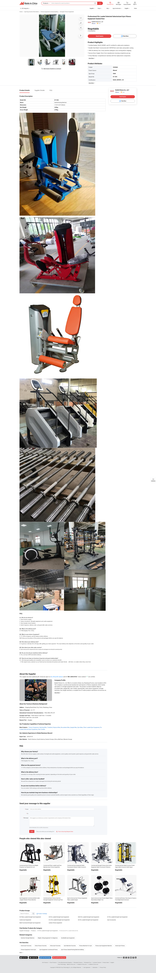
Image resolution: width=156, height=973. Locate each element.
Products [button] (45, 3)
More (21, 952)
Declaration (95, 967)
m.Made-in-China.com (82, 964)
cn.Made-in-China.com (93, 964)
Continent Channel (97, 962)
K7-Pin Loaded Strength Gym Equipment (117, 917)
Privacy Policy (103, 967)
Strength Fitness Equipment (67, 11)
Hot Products (45, 962)
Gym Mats (80, 727)
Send (32, 831)
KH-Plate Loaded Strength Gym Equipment (30, 917)
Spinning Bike (43, 727)
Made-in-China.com (71, 964)
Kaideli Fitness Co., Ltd (97, 21)
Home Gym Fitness (120, 945)
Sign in (134, 4)
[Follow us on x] (126, 957)
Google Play (33, 957)
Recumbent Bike (65, 727)
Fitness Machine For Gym (85, 945)
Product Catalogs (42, 913)
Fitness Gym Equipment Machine (103, 945)
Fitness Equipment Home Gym (28, 949)
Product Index (106, 962)
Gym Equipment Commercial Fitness (48, 949)
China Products (53, 962)
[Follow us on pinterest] (133, 957)
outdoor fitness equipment (55, 923)
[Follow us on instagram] (128, 957)
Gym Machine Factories (70, 945)
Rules (135, 8)
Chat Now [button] (126, 36)
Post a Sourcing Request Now (64, 831)
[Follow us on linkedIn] (135, 957)
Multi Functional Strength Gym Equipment (30, 923)
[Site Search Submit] (100, 3)
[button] (95, 3)
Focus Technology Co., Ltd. (67, 967)
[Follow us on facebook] (124, 957)
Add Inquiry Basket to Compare (52, 68)
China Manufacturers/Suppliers (65, 962)
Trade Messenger (45, 957)
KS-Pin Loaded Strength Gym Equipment (59, 917)
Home (21, 11)
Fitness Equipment (34, 727)
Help (107, 8)
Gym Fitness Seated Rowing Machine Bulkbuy (72, 949)
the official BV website (57, 676)
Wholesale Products (78, 962)
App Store (23, 957)
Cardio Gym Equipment (25, 920)
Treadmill (49, 727)
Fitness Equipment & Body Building (49, 11)
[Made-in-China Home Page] (28, 3)
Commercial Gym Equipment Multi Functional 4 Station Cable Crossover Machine (76, 867)
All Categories (25, 8)
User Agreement (86, 967)
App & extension (117, 8)
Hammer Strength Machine (27, 938)
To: (27, 813)
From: (27, 809)
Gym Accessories (111, 920)
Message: (26, 818)
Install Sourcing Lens (60, 957)
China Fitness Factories (41, 945)
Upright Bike (73, 727)
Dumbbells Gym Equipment (68, 938)
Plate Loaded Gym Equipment (91, 727)
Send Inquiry (99, 36)
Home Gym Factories (26, 945)
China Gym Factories (55, 945)
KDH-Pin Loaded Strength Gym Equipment (88, 917)
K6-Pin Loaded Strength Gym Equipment (88, 920)
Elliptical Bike (56, 727)
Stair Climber (41, 729)
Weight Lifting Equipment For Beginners (48, 938)
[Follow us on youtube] (131, 957)
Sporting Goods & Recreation (31, 11)
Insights (112, 962)
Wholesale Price (87, 962)
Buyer (99, 8)
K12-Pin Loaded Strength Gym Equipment (59, 920)
